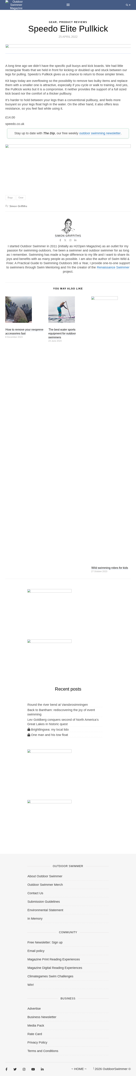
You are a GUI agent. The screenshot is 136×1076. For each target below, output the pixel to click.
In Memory (34, 918)
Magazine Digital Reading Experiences (54, 968)
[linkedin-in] (42, 1069)
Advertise (34, 1008)
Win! (30, 985)
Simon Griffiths (18, 206)
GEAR (53, 22)
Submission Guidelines (43, 901)
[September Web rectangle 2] (49, 607)
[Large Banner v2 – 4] (68, 165)
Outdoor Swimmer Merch (45, 884)
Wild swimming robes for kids (109, 567)
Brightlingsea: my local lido (49, 729)
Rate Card (34, 1034)
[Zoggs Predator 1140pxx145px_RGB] (68, 52)
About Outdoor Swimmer (44, 876)
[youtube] (33, 1069)
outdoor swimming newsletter (100, 133)
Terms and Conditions (42, 1051)
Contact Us (35, 893)
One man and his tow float (49, 735)
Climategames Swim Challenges (50, 976)
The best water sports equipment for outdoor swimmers (62, 333)
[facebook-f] (6, 1069)
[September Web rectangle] (49, 767)
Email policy (35, 951)
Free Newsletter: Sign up (45, 942)
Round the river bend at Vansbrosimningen (57, 704)
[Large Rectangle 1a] (49, 818)
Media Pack (35, 1025)
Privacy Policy (37, 1042)
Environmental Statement (45, 910)
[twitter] (15, 1069)
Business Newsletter (41, 1017)
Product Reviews (73, 22)
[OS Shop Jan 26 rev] (49, 657)
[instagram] (24, 1069)
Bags (10, 197)
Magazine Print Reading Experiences (53, 959)
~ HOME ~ (79, 1069)
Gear (20, 197)
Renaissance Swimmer (113, 267)
